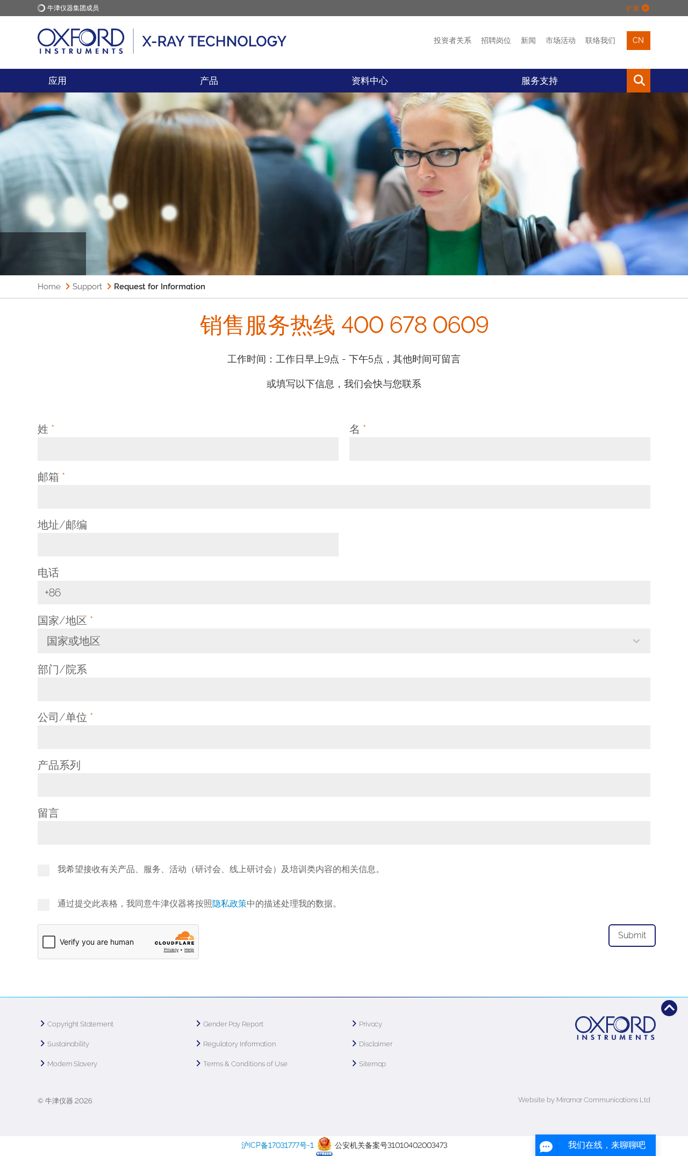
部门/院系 (62, 669)
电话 (48, 572)
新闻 (528, 40)
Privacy (370, 1024)
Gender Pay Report (233, 1024)
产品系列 (59, 765)
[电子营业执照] (324, 1145)
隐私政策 (229, 903)
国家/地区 (65, 620)
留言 (48, 813)
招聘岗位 (496, 40)
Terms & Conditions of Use (245, 1064)
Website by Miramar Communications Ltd (584, 1100)
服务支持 (539, 80)
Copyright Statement (80, 1024)
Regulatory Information (239, 1044)
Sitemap (372, 1064)
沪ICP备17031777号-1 (277, 1145)
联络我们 (600, 40)
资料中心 (370, 80)
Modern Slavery (72, 1064)
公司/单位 (65, 717)
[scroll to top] (669, 1008)
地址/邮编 (62, 524)
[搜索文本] (614, 80)
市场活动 (561, 40)
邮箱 (51, 477)
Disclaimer (375, 1044)
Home (49, 286)
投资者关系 (452, 40)
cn (638, 40)
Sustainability (68, 1044)
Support (87, 286)
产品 (209, 80)
